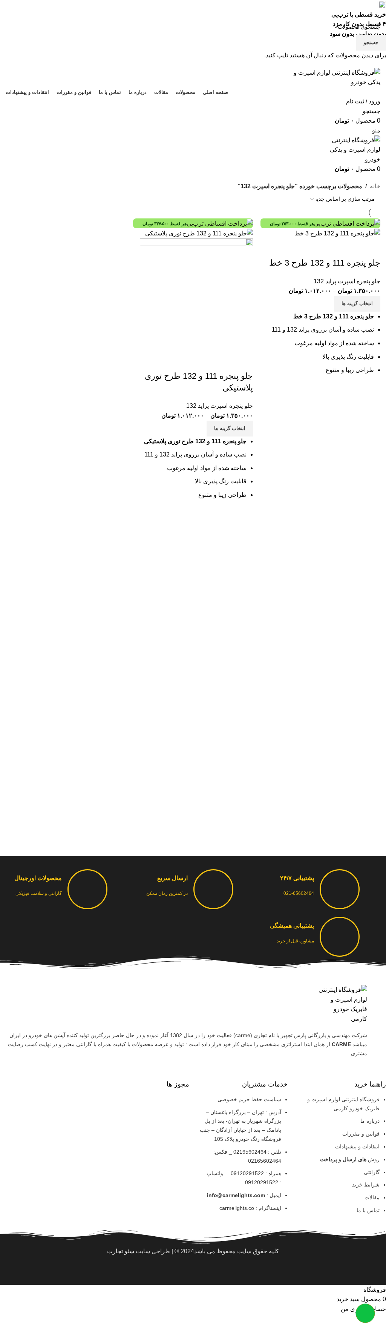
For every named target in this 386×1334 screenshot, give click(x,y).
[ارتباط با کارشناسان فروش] (365, 1313)
